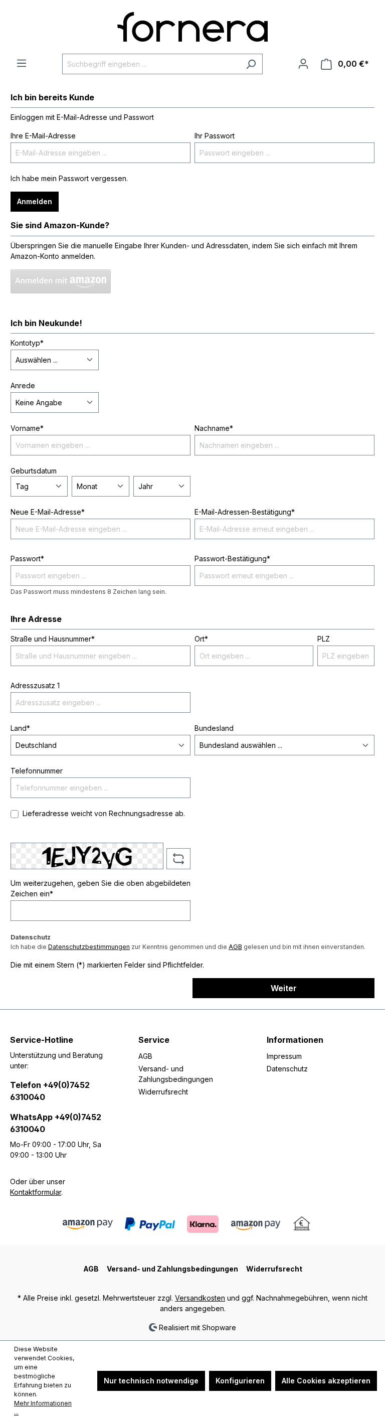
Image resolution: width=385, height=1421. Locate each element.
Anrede (23, 385)
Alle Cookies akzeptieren (326, 1380)
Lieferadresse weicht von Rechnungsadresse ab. (104, 813)
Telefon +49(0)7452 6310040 (50, 1091)
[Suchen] (251, 64)
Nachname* (214, 428)
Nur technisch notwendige (151, 1380)
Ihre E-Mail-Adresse (43, 135)
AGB (235, 947)
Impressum (284, 1056)
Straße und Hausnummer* (53, 639)
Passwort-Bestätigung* (232, 558)
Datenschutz (287, 1068)
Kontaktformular (35, 1192)
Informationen (295, 1040)
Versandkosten (200, 1298)
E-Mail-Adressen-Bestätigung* (245, 512)
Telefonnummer (37, 770)
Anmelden (34, 201)
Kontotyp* (27, 343)
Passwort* (27, 558)
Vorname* (27, 428)
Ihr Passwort (215, 135)
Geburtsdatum (34, 470)
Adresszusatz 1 (35, 685)
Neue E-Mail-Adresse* (48, 512)
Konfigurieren (240, 1380)
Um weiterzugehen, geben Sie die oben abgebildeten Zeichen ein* (100, 888)
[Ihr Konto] (303, 63)
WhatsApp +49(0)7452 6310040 (55, 1123)
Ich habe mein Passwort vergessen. (69, 178)
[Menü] (21, 63)
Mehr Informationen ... (43, 1407)
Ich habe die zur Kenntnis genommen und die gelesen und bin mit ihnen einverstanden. (188, 947)
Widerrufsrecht (163, 1091)
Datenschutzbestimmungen (89, 947)
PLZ (323, 639)
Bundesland (214, 728)
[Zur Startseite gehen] (192, 27)
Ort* (201, 639)
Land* (20, 728)
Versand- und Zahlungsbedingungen (172, 1269)
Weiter (284, 988)
